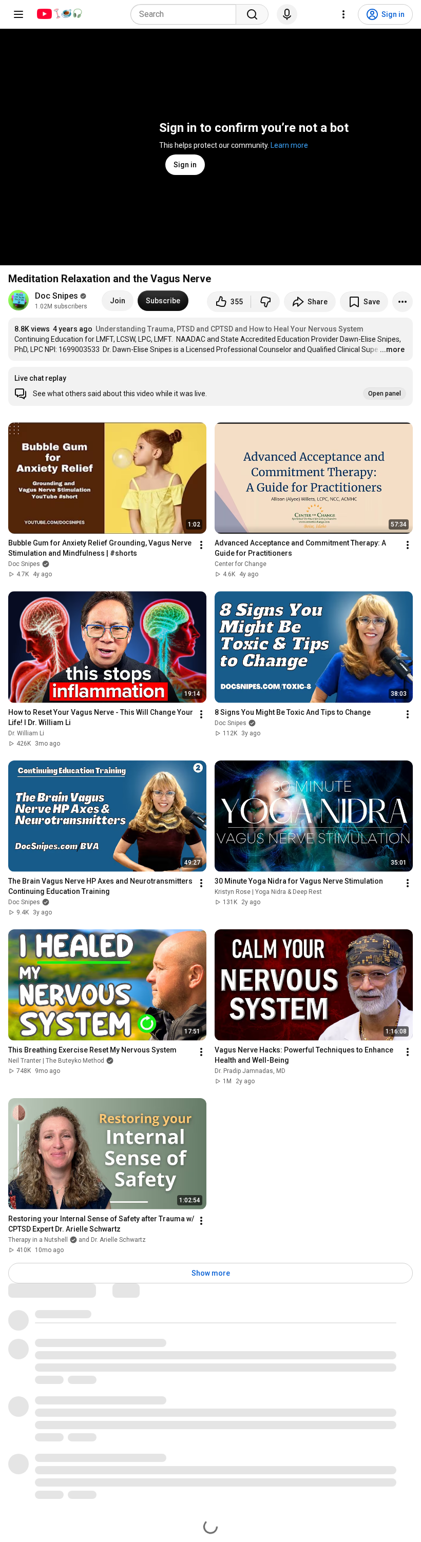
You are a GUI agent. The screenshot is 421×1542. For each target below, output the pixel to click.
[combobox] (186, 14)
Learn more (289, 145)
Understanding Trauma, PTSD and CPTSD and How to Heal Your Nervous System (229, 329)
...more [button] (392, 349)
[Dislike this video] (265, 301)
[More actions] (402, 301)
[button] (210, 386)
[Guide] (18, 14)
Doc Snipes (56, 296)
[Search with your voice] (287, 14)
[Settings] (343, 14)
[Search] (252, 14)
